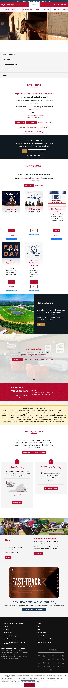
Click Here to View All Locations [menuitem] (13, 623)
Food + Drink (37, 10)
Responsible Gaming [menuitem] (9, 636)
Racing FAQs (39, 132)
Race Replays (44, 127)
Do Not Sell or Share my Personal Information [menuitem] (14, 642)
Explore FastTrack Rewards (34, 609)
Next (64, 526)
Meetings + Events (57, 10)
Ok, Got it (29, 685)
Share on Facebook (12, 239)
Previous (4, 526)
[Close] (65, 675)
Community (46, 9)
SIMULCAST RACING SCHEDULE (28, 127)
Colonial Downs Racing (9, 10)
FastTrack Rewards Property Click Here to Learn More (34, 1)
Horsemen (7, 70)
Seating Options (9, 54)
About (65, 9)
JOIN (24, 151)
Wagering (6, 59)
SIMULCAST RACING (51, 488)
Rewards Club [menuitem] (41, 636)
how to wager (27, 452)
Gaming (19, 9)
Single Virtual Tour (47, 359)
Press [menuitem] (38, 626)
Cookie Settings (17, 685)
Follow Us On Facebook (37, 151)
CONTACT (40, 324)
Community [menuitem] (40, 629)
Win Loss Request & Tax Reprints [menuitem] (47, 639)
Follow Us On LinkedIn (34, 156)
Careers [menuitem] (5, 626)
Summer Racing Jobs (44, 122)
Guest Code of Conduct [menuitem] (10, 639)
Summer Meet (31, 122)
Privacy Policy (35, 681)
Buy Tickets (20, 122)
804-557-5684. (34, 109)
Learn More (39, 185)
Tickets (11, 230)
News (5, 75)
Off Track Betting (10, 65)
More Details (18, 359)
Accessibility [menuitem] (6, 629)
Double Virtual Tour (31, 359)
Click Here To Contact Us (20, 396)
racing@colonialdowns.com (30, 178)
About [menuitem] (39, 623)
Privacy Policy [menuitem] (7, 632)
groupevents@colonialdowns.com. (34, 355)
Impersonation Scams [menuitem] (44, 642)
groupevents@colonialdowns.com (42, 392)
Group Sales (29, 132)
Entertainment (28, 9)
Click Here (38, 553)
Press (8, 557)
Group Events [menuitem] (41, 632)
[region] (34, 680)
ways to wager (40, 452)
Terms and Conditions (28, 680)
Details (11, 235)
